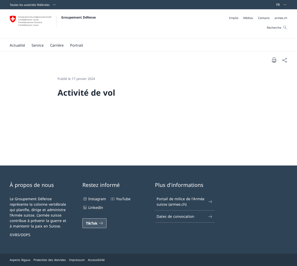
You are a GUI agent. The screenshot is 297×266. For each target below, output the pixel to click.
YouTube (123, 198)
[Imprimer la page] (274, 60)
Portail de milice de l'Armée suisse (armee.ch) (180, 201)
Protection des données (50, 260)
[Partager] (284, 60)
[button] (17, 45)
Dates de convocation (175, 216)
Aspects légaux (20, 260)
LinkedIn (95, 207)
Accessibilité (96, 260)
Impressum (77, 260)
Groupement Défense (78, 17)
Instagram (97, 198)
